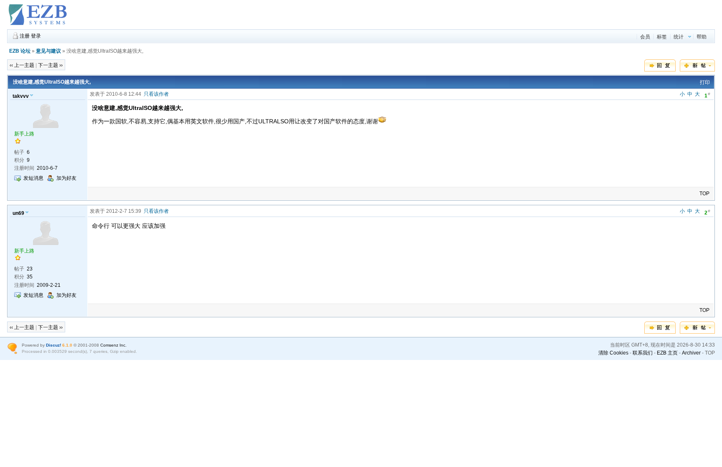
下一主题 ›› (50, 65)
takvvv (21, 96)
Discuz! (53, 345)
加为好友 (66, 178)
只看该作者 (156, 94)
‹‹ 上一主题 (22, 65)
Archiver (691, 353)
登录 (36, 36)
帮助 (702, 37)
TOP (704, 193)
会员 (645, 37)
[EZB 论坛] (38, 25)
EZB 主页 (667, 353)
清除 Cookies (613, 353)
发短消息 (33, 178)
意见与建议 (48, 51)
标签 (662, 37)
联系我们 (643, 353)
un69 (18, 213)
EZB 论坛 (20, 51)
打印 (705, 82)
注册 (25, 36)
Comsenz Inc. (113, 345)
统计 (679, 37)
